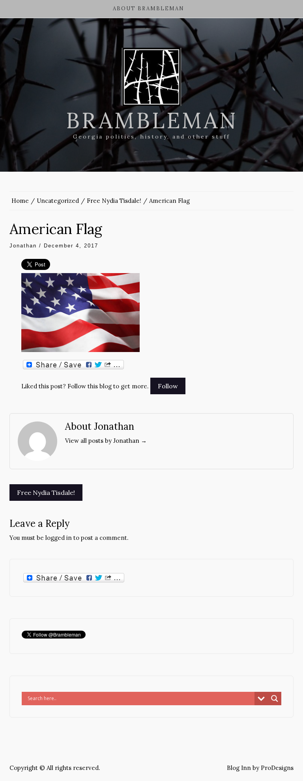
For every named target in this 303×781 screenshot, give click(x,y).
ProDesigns (277, 768)
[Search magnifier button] (274, 698)
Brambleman (152, 120)
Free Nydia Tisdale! (46, 492)
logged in (58, 537)
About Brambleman (148, 8)
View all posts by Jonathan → (106, 440)
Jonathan (23, 246)
